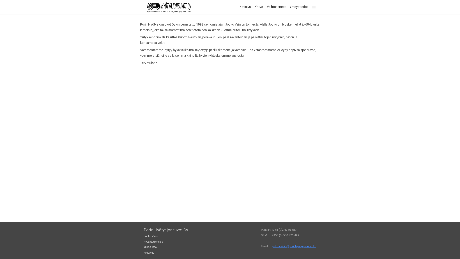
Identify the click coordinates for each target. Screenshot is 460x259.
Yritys (259, 7)
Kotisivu (245, 7)
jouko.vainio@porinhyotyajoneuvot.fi (294, 246)
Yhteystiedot (298, 7)
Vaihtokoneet (276, 7)
